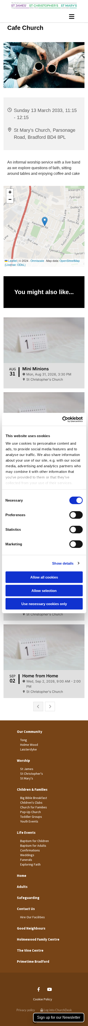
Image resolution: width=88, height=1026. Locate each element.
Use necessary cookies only (44, 604)
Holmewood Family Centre (38, 939)
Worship (23, 760)
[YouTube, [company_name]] (50, 989)
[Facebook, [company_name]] (38, 989)
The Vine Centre (30, 950)
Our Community (29, 731)
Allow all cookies (44, 577)
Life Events (26, 832)
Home (21, 875)
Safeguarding (28, 897)
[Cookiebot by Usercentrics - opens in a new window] (63, 419)
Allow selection (44, 590)
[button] (44, 16)
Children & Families (32, 789)
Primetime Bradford (33, 961)
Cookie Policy (42, 999)
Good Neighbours (31, 928)
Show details (62, 563)
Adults (22, 886)
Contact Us (26, 908)
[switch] (76, 515)
